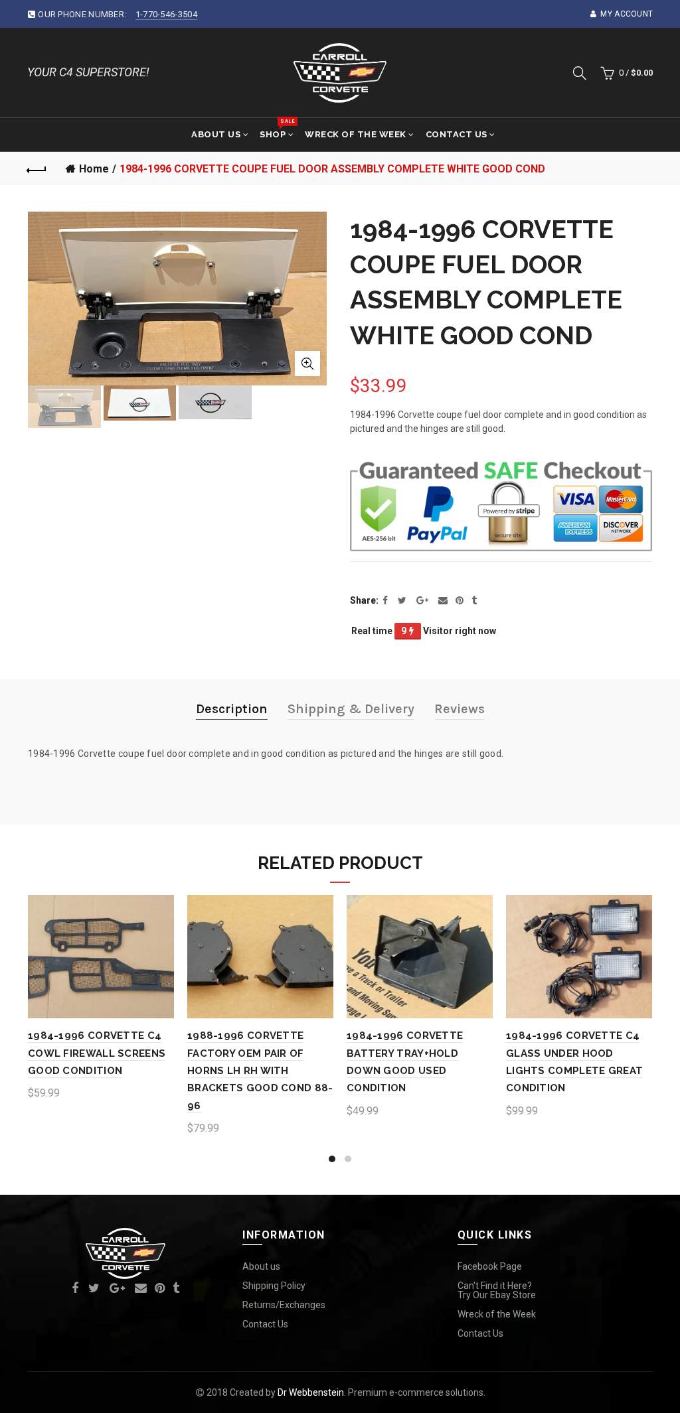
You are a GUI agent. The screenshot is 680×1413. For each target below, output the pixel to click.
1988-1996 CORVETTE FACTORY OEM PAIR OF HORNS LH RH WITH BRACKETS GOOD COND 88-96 (260, 1071)
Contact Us (456, 134)
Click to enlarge (307, 363)
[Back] (37, 168)
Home (94, 169)
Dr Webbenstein (311, 1392)
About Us (215, 134)
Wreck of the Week (355, 134)
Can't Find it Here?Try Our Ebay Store (497, 1290)
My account (626, 14)
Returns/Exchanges (283, 1305)
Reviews (459, 708)
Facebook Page (490, 1266)
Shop (277, 128)
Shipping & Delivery (351, 708)
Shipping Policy (273, 1285)
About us (261, 1266)
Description (232, 708)
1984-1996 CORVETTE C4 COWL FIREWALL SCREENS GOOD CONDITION (96, 1053)
